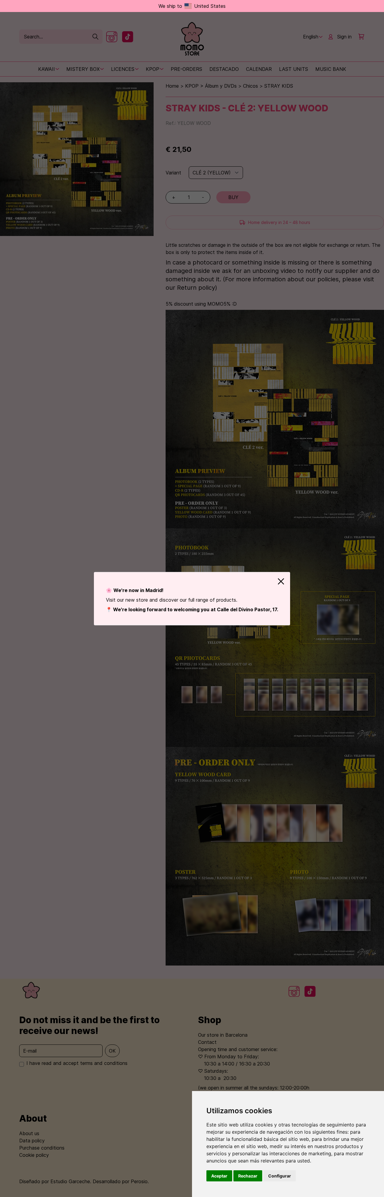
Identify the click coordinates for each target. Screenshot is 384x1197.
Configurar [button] (279, 1175)
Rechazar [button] (247, 1175)
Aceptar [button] (219, 1175)
